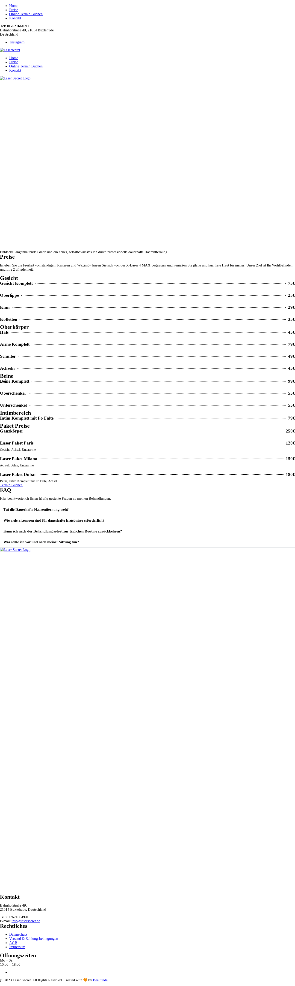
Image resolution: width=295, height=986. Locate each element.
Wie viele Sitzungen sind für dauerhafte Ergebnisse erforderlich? (53, 520)
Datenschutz (18, 934)
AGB (13, 943)
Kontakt (15, 18)
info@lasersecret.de (26, 921)
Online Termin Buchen (26, 14)
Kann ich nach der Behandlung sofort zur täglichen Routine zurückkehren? (62, 531)
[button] (147, 509)
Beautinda (100, 980)
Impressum (17, 947)
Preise (13, 10)
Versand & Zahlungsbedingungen (33, 939)
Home (13, 6)
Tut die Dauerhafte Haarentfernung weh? (36, 509)
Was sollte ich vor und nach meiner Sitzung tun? (41, 542)
